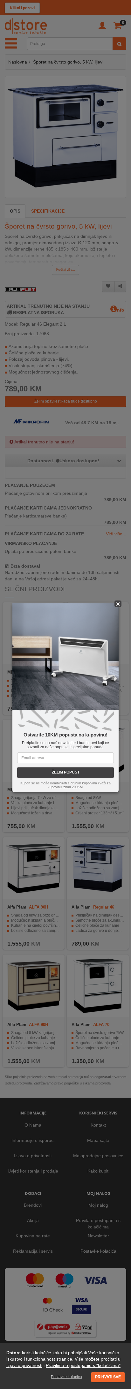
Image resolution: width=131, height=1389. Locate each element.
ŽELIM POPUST (65, 772)
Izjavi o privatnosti (24, 1365)
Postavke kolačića (66, 1377)
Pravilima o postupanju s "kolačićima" (83, 1365)
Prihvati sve (108, 1377)
